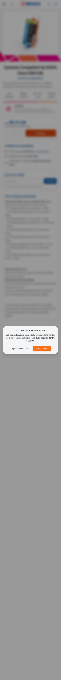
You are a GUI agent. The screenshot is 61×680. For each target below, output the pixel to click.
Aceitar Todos (42, 348)
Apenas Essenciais (20, 348)
